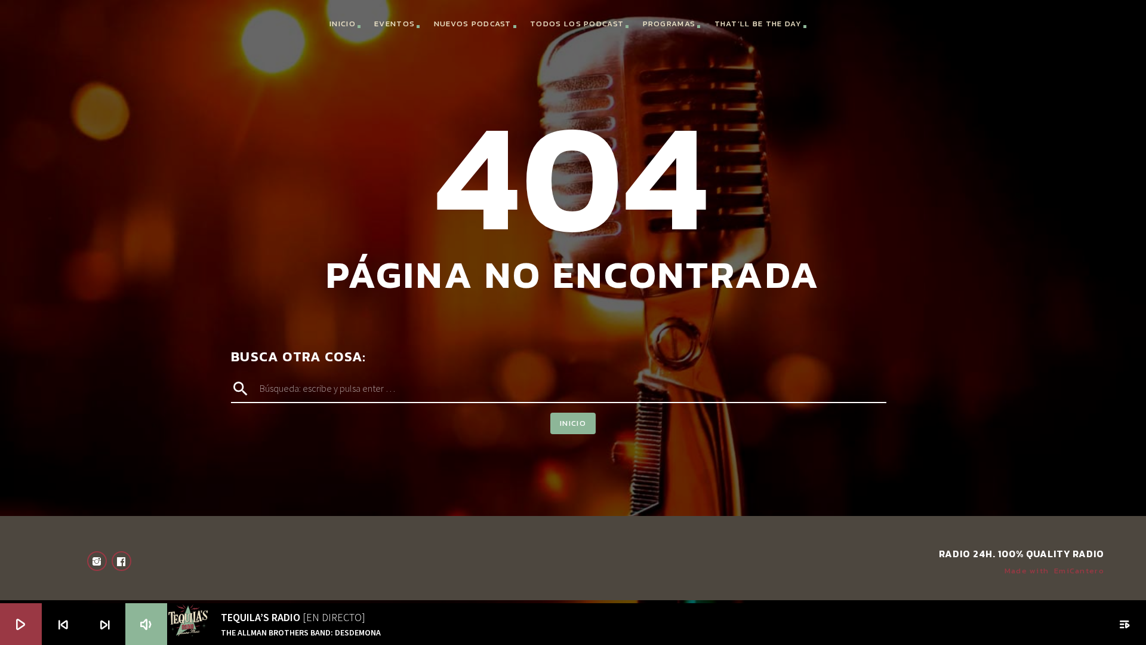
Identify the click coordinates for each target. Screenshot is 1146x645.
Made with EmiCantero (1054, 570)
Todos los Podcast (577, 23)
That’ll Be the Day (758, 23)
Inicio (342, 23)
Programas (669, 23)
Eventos (394, 23)
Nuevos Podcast (473, 23)
